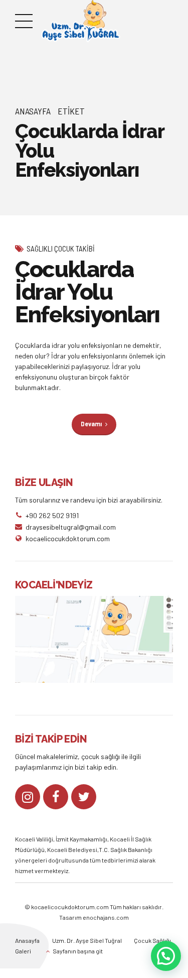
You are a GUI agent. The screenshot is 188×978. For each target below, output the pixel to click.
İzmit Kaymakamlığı (81, 838)
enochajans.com (106, 917)
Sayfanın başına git (78, 950)
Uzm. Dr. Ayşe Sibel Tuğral (87, 940)
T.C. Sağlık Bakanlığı (125, 849)
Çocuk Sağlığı (152, 940)
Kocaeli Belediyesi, (73, 849)
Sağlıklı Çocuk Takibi (61, 248)
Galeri (23, 950)
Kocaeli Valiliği (34, 838)
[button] (166, 956)
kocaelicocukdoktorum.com (69, 906)
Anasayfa (33, 110)
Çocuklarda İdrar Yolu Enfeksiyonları (87, 292)
